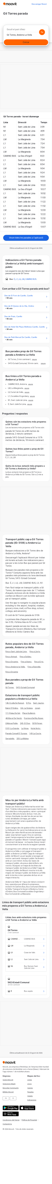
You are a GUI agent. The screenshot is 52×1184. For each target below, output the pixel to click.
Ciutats (30, 1096)
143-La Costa (35, 733)
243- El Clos (25, 723)
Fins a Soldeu (25, 657)
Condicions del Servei (11, 1120)
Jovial (37, 708)
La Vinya (25, 728)
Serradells (9, 739)
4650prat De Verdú (13, 718)
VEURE (34, 359)
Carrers (30, 1088)
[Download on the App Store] (27, 1108)
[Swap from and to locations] (42, 32)
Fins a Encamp (11, 662)
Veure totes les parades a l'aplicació (26, 238)
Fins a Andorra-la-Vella (15, 667)
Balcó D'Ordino (11, 708)
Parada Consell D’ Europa (16, 733)
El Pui (28, 703)
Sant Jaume (38, 703)
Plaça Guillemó (28, 713)
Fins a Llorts (35, 652)
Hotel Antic (35, 728)
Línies (29, 1080)
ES (13, 1098)
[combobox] (26, 30)
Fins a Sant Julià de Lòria (16, 652)
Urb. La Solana (26, 708)
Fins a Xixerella (34, 667)
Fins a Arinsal (11, 657)
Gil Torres (9, 687)
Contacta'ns (7, 1124)
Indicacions (31, 1100)
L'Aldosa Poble (11, 723)
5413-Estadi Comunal (25, 687)
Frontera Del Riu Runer (33, 718)
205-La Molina (23, 739)
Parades (30, 1092)
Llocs (29, 1084)
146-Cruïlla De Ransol (14, 703)
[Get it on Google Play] (10, 1108)
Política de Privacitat (29, 1120)
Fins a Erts (38, 662)
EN (6, 1098)
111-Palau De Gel (12, 713)
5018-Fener (37, 723)
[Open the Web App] (10, 1114)
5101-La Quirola (12, 728)
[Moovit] (10, 4)
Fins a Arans (26, 662)
